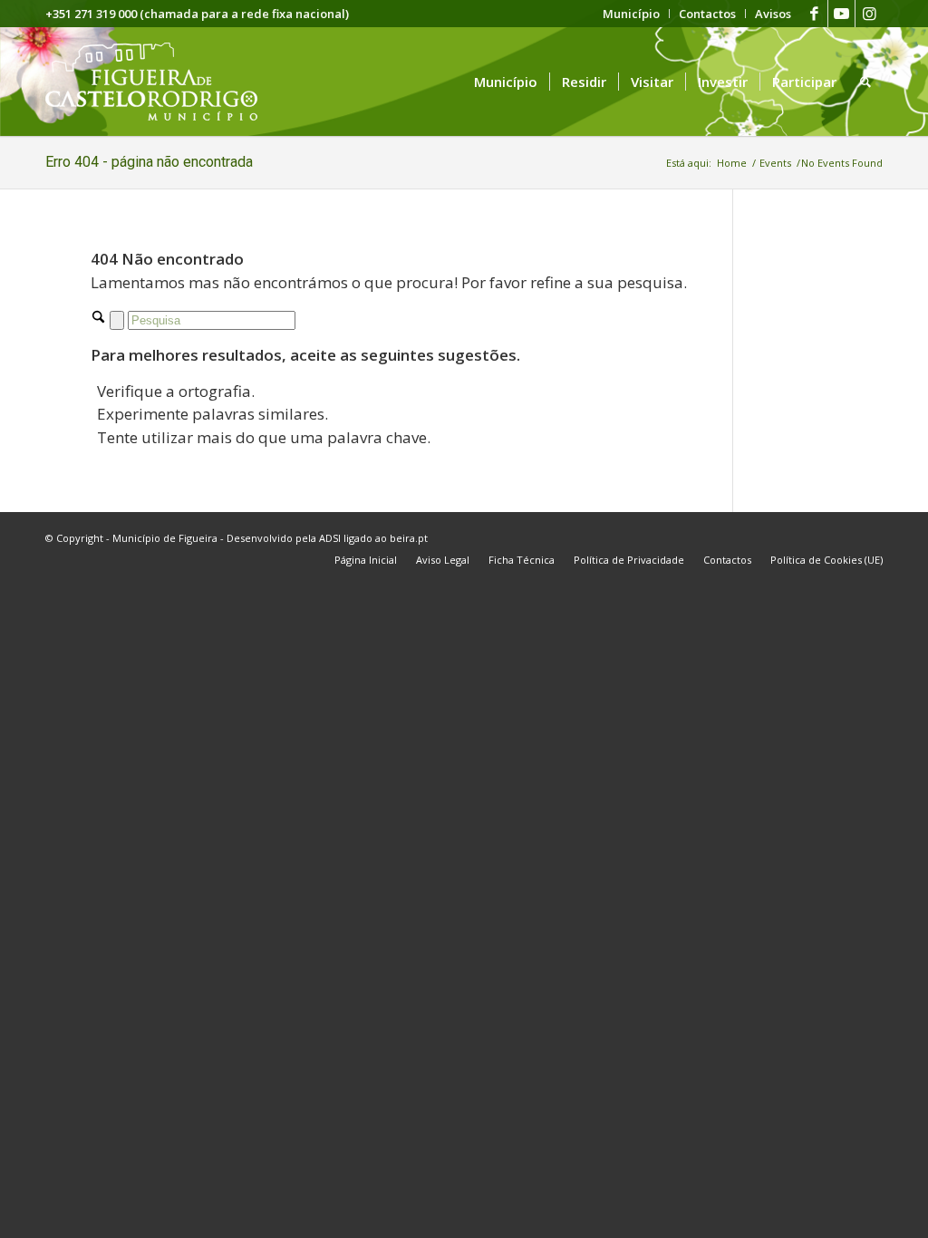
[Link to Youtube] (841, 13)
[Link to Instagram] (869, 13)
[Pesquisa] (865, 81)
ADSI (330, 538)
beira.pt (409, 538)
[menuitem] (632, 13)
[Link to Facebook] (814, 13)
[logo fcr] (165, 81)
